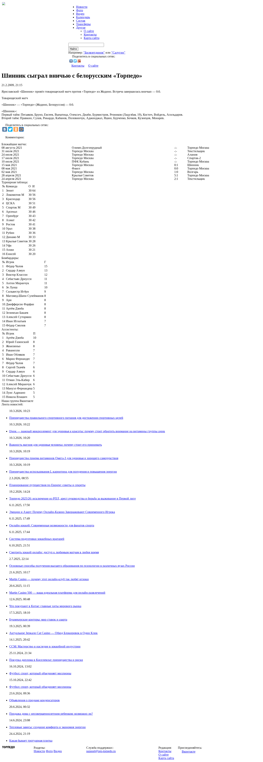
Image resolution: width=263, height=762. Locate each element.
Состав (80, 20)
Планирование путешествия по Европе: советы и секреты (47, 485)
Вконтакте (188, 751)
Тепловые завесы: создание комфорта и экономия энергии (47, 727)
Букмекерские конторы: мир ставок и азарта (38, 619)
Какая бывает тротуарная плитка (30, 740)
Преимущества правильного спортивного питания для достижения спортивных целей (66, 417)
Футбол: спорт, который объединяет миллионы (40, 673)
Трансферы (83, 24)
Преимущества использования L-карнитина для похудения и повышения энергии (63, 471)
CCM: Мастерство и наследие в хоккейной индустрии (44, 646)
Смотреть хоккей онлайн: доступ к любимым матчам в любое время (54, 552)
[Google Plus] (79, 60)
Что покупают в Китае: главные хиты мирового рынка (45, 606)
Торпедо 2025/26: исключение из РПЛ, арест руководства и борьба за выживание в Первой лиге (72, 498)
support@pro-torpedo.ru (101, 751)
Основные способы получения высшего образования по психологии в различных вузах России (72, 565)
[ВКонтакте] (71, 60)
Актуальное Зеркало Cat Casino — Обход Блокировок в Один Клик (53, 633)
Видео (80, 13)
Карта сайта (91, 38)
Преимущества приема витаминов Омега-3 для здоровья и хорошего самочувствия (63, 458)
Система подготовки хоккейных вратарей (36, 538)
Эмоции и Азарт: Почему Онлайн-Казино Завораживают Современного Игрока (62, 512)
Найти (73, 48)
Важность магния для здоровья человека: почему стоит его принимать (55, 444)
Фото (79, 10)
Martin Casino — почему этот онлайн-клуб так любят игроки (49, 579)
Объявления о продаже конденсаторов (34, 700)
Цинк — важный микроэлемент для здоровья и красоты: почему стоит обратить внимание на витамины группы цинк (87, 431)
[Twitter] (75, 60)
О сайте (89, 31)
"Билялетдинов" (94, 52)
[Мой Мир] (21, 129)
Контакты (90, 34)
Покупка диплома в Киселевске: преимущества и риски (46, 660)
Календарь (83, 17)
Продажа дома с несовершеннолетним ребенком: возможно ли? (51, 713)
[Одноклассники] (15, 129)
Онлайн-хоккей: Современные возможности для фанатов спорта (51, 525)
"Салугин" (118, 52)
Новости (39, 751)
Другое (80, 27)
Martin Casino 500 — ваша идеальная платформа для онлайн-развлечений (57, 592)
